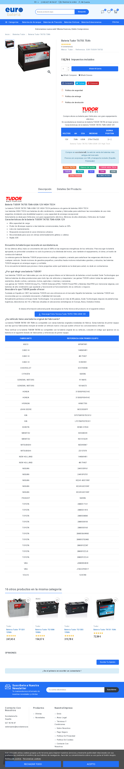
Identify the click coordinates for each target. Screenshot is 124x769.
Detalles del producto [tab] (69, 189)
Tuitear (82, 83)
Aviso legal (61, 717)
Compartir (69, 83)
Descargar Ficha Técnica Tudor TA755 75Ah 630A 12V (62, 314)
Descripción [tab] (44, 189)
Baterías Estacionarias (91, 22)
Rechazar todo (33, 764)
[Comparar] (102, 11)
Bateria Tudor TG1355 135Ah (73, 631)
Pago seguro (62, 732)
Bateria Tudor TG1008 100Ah (44, 631)
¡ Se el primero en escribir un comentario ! (62, 671)
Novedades (40, 717)
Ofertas (115, 22)
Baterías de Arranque (31, 22)
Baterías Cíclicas (71, 22)
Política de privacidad (65, 736)
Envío (58, 713)
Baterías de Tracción (52, 22)
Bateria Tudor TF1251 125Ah (15, 631)
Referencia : (81, 49)
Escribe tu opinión (107, 662)
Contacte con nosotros (13, 709)
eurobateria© (80, 152)
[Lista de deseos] (109, 11)
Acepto (91, 764)
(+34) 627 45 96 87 (49, 2)
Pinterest (94, 83)
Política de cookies (64, 739)
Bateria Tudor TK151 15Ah (104, 629)
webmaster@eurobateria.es (16, 726)
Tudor (70, 49)
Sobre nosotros (63, 728)
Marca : (64, 49)
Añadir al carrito (95, 68)
